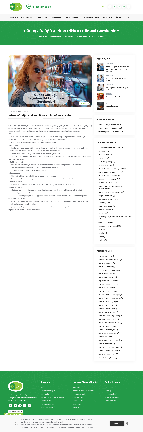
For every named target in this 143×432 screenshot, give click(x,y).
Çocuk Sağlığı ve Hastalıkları (110, 172)
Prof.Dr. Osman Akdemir (109, 270)
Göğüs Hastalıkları (106, 196)
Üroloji (102, 240)
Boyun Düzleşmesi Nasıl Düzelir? (116, 79)
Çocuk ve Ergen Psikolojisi (109, 176)
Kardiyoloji (104, 203)
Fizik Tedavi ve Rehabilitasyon (111, 192)
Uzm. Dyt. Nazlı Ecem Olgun (110, 347)
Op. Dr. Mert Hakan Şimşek (110, 340)
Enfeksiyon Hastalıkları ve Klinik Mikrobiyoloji (110, 187)
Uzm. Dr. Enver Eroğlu (108, 302)
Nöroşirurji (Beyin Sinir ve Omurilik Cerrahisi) (115, 218)
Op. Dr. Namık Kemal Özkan (110, 323)
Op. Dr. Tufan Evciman (108, 288)
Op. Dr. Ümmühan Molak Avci (111, 298)
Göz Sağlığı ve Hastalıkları (110, 199)
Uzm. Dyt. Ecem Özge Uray (110, 316)
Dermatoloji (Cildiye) (107, 183)
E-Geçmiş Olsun (110, 394)
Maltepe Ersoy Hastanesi (20, 111)
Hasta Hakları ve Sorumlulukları (83, 391)
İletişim (119, 17)
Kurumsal (12, 17)
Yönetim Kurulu (46, 401)
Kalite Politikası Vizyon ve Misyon (52, 397)
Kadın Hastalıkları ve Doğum (111, 148)
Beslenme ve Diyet (107, 165)
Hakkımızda (45, 394)
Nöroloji (103, 213)
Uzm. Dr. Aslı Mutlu (106, 344)
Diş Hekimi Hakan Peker (108, 319)
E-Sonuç (108, 391)
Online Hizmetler (72, 17)
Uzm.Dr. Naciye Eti (106, 337)
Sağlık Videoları (78, 401)
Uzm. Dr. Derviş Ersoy (107, 358)
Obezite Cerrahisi (106, 222)
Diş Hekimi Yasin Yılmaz (108, 281)
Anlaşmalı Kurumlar (91, 17)
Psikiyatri (103, 229)
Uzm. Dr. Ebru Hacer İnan (109, 291)
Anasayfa (43, 36)
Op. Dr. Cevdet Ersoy (107, 305)
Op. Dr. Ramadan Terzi (108, 354)
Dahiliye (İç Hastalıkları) (109, 179)
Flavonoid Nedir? (113, 97)
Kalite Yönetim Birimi (48, 404)
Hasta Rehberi (78, 387)
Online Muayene (110, 401)
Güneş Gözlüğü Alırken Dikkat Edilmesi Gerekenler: (84, 36)
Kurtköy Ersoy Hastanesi (109, 125)
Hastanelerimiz (27, 17)
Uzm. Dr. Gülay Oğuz (107, 326)
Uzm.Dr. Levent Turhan (108, 309)
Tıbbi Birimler (42, 17)
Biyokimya (103, 151)
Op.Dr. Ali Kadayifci (106, 267)
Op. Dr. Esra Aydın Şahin (108, 312)
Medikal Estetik (105, 210)
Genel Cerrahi (105, 155)
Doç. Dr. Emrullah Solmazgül (110, 295)
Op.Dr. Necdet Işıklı (106, 274)
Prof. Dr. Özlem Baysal (108, 330)
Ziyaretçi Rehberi (79, 394)
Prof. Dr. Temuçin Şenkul (109, 351)
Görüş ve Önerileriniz (112, 397)
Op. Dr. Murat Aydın (107, 277)
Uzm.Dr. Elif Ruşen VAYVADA (110, 260)
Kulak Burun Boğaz (106, 206)
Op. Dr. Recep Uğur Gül (108, 333)
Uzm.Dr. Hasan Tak (107, 256)
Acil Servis (103, 158)
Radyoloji (103, 236)
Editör (43, 387)
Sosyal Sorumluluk (47, 407)
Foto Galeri (77, 404)
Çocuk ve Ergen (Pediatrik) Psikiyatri (113, 169)
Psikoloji (102, 233)
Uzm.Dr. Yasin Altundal (108, 284)
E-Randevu (109, 387)
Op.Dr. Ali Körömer (107, 263)
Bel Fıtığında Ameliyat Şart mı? (117, 88)
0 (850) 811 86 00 (41, 7)
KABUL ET (117, 423)
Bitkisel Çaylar (112, 106)
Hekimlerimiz (56, 17)
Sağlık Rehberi (55, 36)
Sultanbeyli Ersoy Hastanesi (110, 132)
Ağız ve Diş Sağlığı (106, 162)
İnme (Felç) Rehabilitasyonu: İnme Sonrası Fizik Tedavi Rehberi (118, 69)
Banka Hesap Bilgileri (48, 391)
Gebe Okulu (107, 17)
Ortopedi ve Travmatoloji (109, 226)
